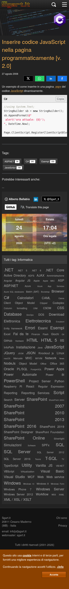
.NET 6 (36, 270)
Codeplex (58, 303)
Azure (28, 286)
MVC (28, 358)
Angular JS (22, 280)
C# (6, 297)
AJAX (40, 275)
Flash (45, 334)
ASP (61, 280)
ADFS (31, 275)
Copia (60, 98)
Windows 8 (43, 483)
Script (58, 392)
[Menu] (64, 5)
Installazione (25, 346)
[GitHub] (10, 207)
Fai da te (21, 333)
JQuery (9, 352)
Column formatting (15, 308)
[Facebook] (62, 78)
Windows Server (50, 488)
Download (56, 314)
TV (63, 459)
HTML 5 (49, 340)
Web (40, 477)
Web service (55, 477)
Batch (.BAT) (32, 291)
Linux (60, 353)
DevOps (30, 315)
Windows (12, 483)
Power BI (55, 375)
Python (59, 381)
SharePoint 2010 (34, 412)
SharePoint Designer (18, 432)
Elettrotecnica (38, 321)
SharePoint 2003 (56, 400)
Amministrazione (55, 275)
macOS (7, 358)
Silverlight (59, 438)
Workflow (42, 494)
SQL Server (17, 451)
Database (13, 314)
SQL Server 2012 (50, 452)
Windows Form (57, 483)
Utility (27, 465)
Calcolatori (25, 297)
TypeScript (11, 465)
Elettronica (12, 320)
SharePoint (37, 399)
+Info (60, 567)
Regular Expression (51, 386)
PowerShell (14, 380)
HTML (32, 340)
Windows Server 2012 (18, 494)
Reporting (10, 393)
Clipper (44, 303)
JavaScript (17, 91)
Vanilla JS (44, 465)
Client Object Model (19, 303)
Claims (61, 298)
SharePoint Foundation (49, 432)
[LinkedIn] (51, 78)
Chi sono (61, 518)
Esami (43, 327)
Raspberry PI (13, 386)
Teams (38, 459)
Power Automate (20, 374)
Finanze (35, 334)
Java (40, 347)
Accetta (54, 574)
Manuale (18, 358)
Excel (7, 334)
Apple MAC (48, 280)
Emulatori (60, 321)
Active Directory (15, 275)
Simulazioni (12, 444)
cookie (27, 555)
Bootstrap (45, 291)
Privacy (62, 525)
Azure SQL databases (14, 291)
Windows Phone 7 (17, 489)
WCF (31, 477)
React (30, 386)
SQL (60, 444)
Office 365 (57, 363)
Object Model (28, 363)
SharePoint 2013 (34, 419)
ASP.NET (11, 285)
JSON (30, 352)
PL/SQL (22, 369)
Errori (30, 328)
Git (63, 334)
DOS (41, 314)
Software (32, 445)
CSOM (47, 308)
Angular (8, 280)
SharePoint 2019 (52, 426)
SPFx (45, 445)
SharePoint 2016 (20, 426)
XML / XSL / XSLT (17, 499)
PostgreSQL (36, 369)
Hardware (19, 341)
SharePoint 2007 (34, 406)
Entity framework (13, 328)
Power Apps (54, 368)
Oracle (9, 368)
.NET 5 (22, 270)
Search (8, 400)
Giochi (55, 334)
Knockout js (46, 353)
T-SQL (51, 458)
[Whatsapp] (39, 78)
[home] (17, 7)
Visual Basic (52, 470)
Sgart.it (6, 518)
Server (19, 399)
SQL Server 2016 (17, 459)
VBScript (9, 471)
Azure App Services (50, 286)
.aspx (58, 86)
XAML (61, 494)
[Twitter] (28, 78)
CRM (35, 308)
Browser (58, 291)
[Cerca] (53, 5)
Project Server (40, 381)
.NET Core (54, 269)
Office (43, 363)
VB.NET (60, 465)
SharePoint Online (24, 438)
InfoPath (9, 347)
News (61, 358)
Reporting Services (35, 393)
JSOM (20, 353)
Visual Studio (14, 476)
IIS (62, 340)
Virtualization (27, 471)
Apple (37, 280)
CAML (46, 298)
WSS (54, 494)
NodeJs (10, 363)
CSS (60, 307)
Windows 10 (28, 483)
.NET (8, 270)
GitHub (8, 340)
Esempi (57, 328)
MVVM (38, 358)
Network (50, 358)
